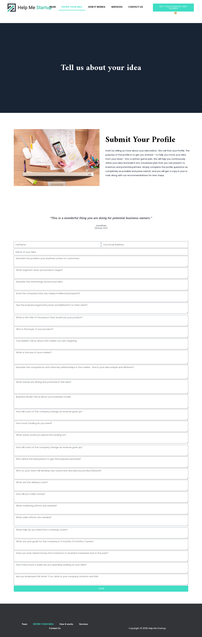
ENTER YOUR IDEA (72, 7)
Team (52, 7)
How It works (96, 7)
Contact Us (135, 7)
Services (116, 7)
